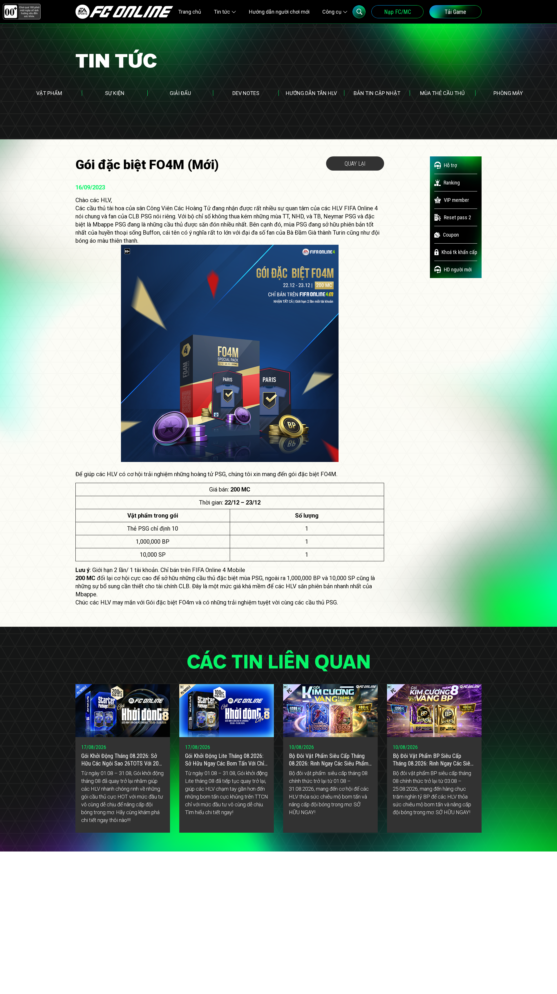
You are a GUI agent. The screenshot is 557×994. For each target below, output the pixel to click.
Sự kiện (114, 93)
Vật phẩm (49, 93)
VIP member (456, 200)
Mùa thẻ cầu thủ (442, 93)
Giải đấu (180, 93)
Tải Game (455, 11)
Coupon (451, 235)
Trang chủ (189, 12)
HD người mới (458, 269)
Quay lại (355, 163)
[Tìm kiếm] (359, 11)
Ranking (452, 183)
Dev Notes (245, 93)
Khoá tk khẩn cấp (459, 252)
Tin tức (222, 12)
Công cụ (331, 12)
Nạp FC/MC (397, 11)
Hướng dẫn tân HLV (311, 93)
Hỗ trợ (450, 165)
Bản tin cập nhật (377, 93)
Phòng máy (508, 93)
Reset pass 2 (457, 217)
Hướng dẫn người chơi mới (279, 12)
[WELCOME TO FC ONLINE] (124, 12)
